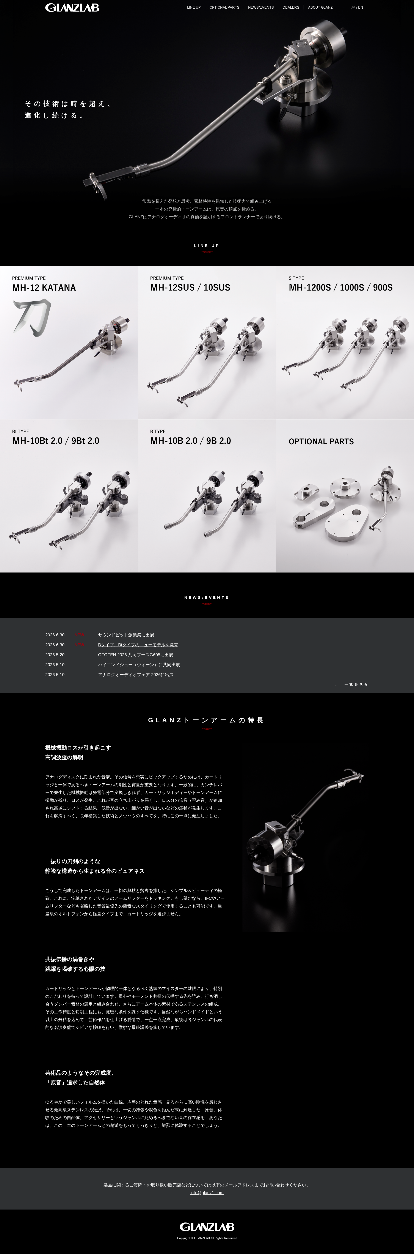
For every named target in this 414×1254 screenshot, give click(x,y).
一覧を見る (357, 684)
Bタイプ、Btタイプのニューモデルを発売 (138, 644)
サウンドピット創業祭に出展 (126, 635)
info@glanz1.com (207, 1192)
